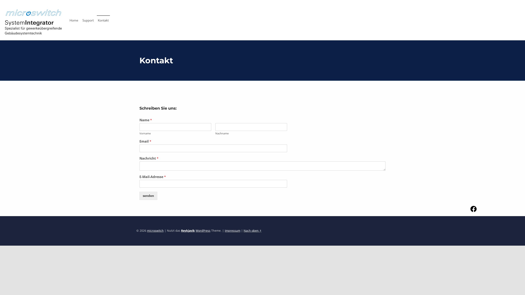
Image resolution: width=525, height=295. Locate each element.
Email (145, 141)
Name (145, 120)
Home (74, 20)
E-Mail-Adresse (152, 177)
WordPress (203, 231)
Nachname (222, 133)
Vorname (145, 133)
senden (148, 196)
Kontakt (103, 20)
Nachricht (149, 158)
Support (88, 20)
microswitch (155, 231)
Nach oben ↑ (252, 231)
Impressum (232, 231)
